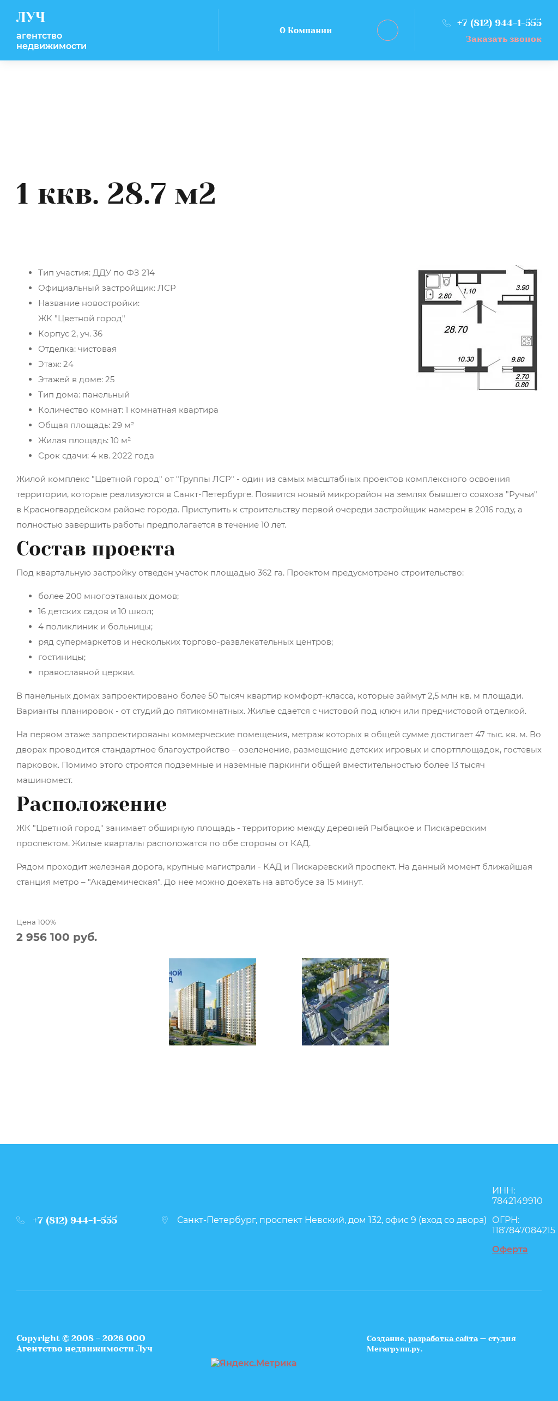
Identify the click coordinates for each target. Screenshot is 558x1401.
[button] (492, 39)
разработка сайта (443, 1338)
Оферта (510, 1249)
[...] (387, 30)
